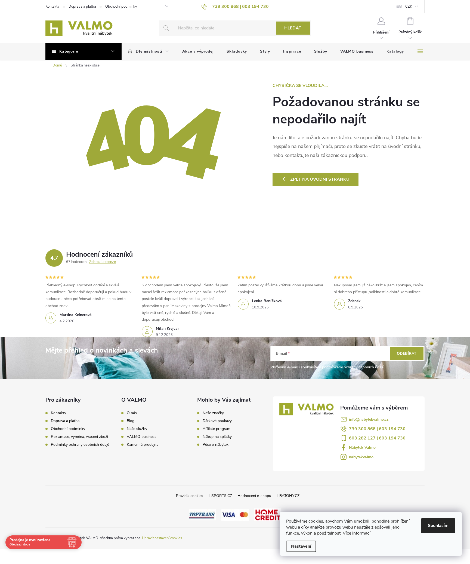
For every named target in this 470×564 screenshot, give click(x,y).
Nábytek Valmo (362, 447)
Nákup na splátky (217, 437)
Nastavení (301, 546)
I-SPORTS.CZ (220, 495)
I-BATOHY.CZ (288, 495)
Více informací (356, 533)
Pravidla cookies (189, 495)
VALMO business (141, 437)
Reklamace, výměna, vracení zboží (79, 436)
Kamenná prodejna (142, 444)
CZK (408, 6)
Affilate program (216, 429)
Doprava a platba (82, 6)
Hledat (292, 28)
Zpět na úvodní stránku (320, 179)
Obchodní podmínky (121, 6)
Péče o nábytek (215, 444)
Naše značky (213, 413)
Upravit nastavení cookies (162, 538)
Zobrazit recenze (102, 261)
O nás (132, 413)
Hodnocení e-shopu (254, 495)
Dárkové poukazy (217, 421)
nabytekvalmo (361, 457)
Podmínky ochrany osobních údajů (80, 444)
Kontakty (52, 6)
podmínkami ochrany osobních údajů (353, 367)
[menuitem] (149, 51)
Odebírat (406, 353)
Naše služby (137, 429)
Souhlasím (438, 526)
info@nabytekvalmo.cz (368, 419)
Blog (130, 421)
